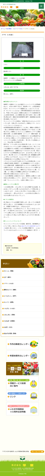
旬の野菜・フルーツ (12, 28)
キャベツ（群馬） (9, 302)
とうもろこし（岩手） (10, 296)
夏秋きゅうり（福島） (10, 289)
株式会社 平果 (22, 473)
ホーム (3, 28)
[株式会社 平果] (9, 7)
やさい (21, 28)
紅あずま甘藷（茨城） (10, 333)
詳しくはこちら (36, 451)
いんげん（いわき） (10, 308)
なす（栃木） (8, 277)
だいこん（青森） (9, 271)
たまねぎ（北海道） (10, 321)
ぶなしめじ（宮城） (10, 314)
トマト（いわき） (9, 283)
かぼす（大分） (8, 327)
